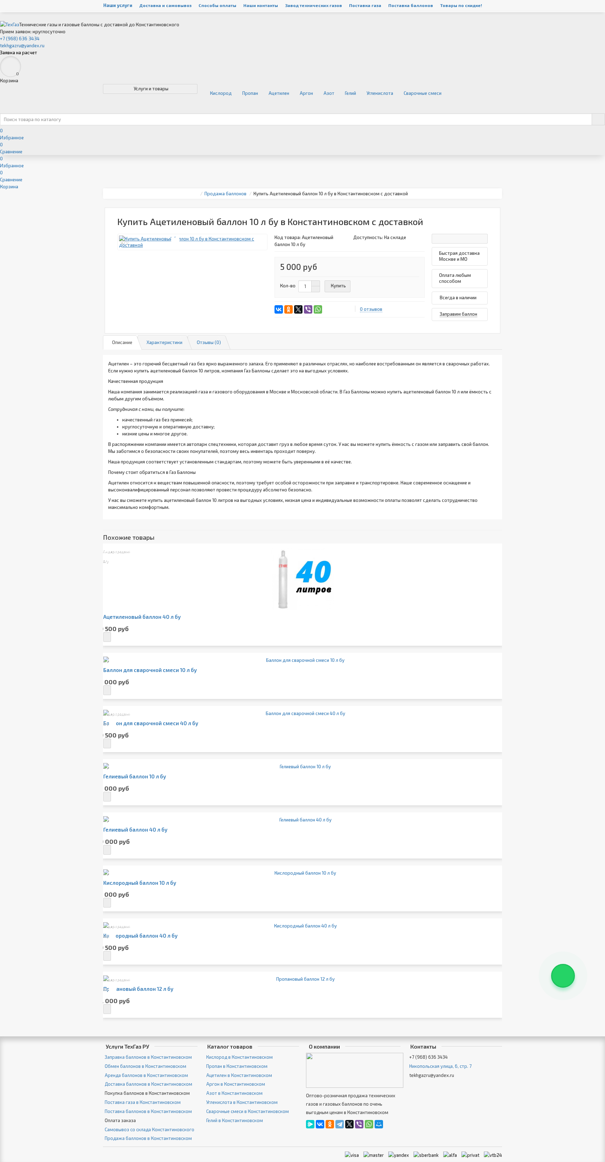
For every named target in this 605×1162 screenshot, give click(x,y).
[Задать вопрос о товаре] (460, 239)
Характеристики (164, 342)
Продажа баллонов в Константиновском (148, 1138)
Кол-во (287, 285)
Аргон (306, 93)
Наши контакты (260, 5)
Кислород (221, 93)
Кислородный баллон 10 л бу (139, 883)
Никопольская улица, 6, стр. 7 (440, 1066)
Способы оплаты (217, 5)
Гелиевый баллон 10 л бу (134, 776)
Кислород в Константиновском (239, 1057)
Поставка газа (365, 5)
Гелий (350, 93)
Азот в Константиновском (234, 1093)
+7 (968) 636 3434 (20, 38)
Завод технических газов (313, 5)
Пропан (250, 93)
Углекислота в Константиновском (242, 1102)
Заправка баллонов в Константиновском (148, 1057)
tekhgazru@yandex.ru (22, 45)
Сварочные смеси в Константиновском (247, 1111)
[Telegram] (339, 1124)
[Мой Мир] (379, 1124)
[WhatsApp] (318, 309)
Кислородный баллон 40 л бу (140, 936)
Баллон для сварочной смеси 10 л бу (150, 670)
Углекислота (380, 93)
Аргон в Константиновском (235, 1084)
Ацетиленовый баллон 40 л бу (142, 617)
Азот (329, 93)
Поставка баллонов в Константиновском (148, 1111)
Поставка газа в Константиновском (143, 1102)
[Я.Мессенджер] (310, 1124)
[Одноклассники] (288, 309)
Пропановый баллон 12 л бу (138, 989)
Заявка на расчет (18, 52)
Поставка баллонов (410, 5)
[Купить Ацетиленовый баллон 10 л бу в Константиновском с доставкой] (192, 242)
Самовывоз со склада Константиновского (149, 1129)
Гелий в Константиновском (234, 1120)
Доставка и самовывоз (165, 5)
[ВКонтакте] (278, 309)
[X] (298, 309)
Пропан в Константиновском (236, 1066)
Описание (122, 342)
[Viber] (308, 309)
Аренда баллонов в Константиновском (146, 1075)
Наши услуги (117, 5)
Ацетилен (279, 93)
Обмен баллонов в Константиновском (145, 1066)
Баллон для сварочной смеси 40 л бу (150, 723)
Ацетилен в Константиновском (239, 1075)
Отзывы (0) (209, 342)
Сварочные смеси (422, 93)
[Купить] (107, 637)
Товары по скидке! (461, 5)
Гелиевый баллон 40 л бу (135, 830)
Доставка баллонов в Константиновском (148, 1084)
